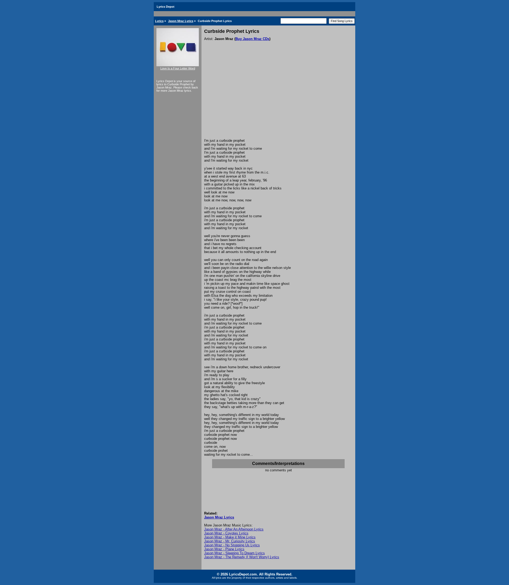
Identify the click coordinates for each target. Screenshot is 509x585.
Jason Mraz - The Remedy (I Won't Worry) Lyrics (241, 557)
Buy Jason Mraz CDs (252, 39)
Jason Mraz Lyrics (180, 21)
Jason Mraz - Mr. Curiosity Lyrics (229, 541)
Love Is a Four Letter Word (177, 68)
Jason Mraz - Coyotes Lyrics (226, 533)
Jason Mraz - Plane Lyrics (224, 549)
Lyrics (159, 21)
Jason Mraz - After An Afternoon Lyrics (234, 529)
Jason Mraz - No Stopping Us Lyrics (232, 545)
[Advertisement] (278, 99)
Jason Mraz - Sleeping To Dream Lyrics (234, 553)
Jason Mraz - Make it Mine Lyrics (230, 537)
